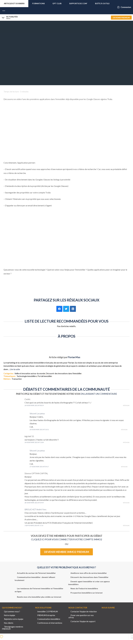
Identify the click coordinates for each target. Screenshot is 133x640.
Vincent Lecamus (37, 413)
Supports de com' (78, 3)
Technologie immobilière (27, 376)
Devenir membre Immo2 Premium (66, 551)
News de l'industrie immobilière (84, 588)
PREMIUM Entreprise (46, 615)
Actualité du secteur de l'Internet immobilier (36, 573)
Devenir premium (121, 17)
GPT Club (56, 3)
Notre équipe (9, 615)
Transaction (17, 379)
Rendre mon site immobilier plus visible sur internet (39, 597)
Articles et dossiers (14, 3)
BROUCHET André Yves (35, 509)
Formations (38, 3)
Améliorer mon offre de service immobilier (89, 573)
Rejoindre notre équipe (13, 619)
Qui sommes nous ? (12, 611)
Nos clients (8, 623)
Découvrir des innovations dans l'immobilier (64, 373)
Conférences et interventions (49, 623)
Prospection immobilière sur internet (87, 593)
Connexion (126, 7)
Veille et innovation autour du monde (30, 373)
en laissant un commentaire (99, 393)
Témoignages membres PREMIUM (12, 628)
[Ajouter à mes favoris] (2, 636)
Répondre (126, 405)
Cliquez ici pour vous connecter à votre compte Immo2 (66, 539)
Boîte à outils (102, 3)
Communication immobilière (48, 619)
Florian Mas (74, 357)
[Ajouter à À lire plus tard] (132, 637)
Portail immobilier (45, 376)
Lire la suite (15, 369)
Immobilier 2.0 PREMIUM (47, 611)
